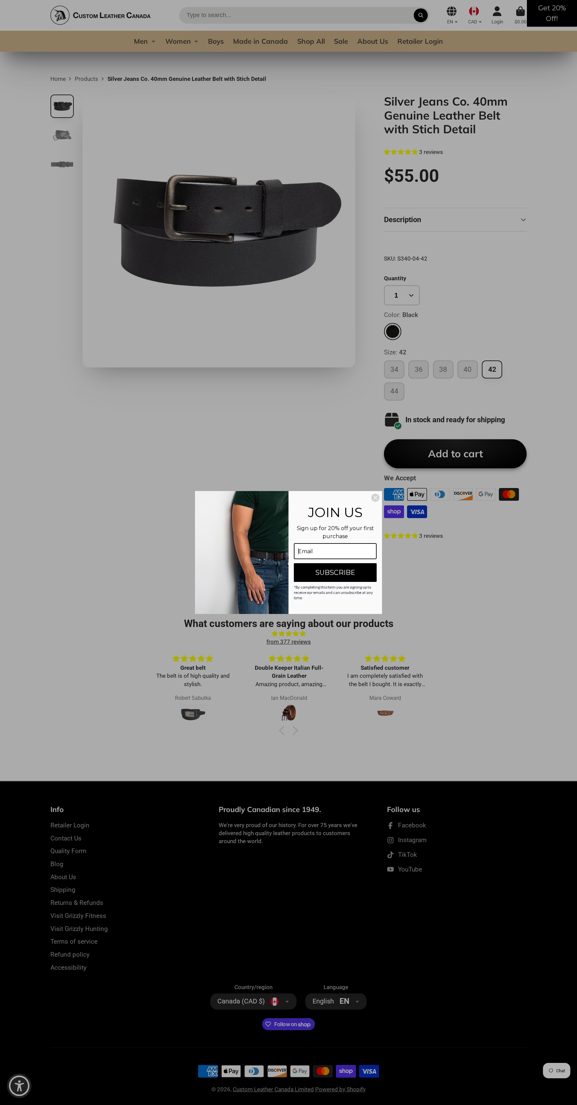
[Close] (375, 498)
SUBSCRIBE (335, 573)
